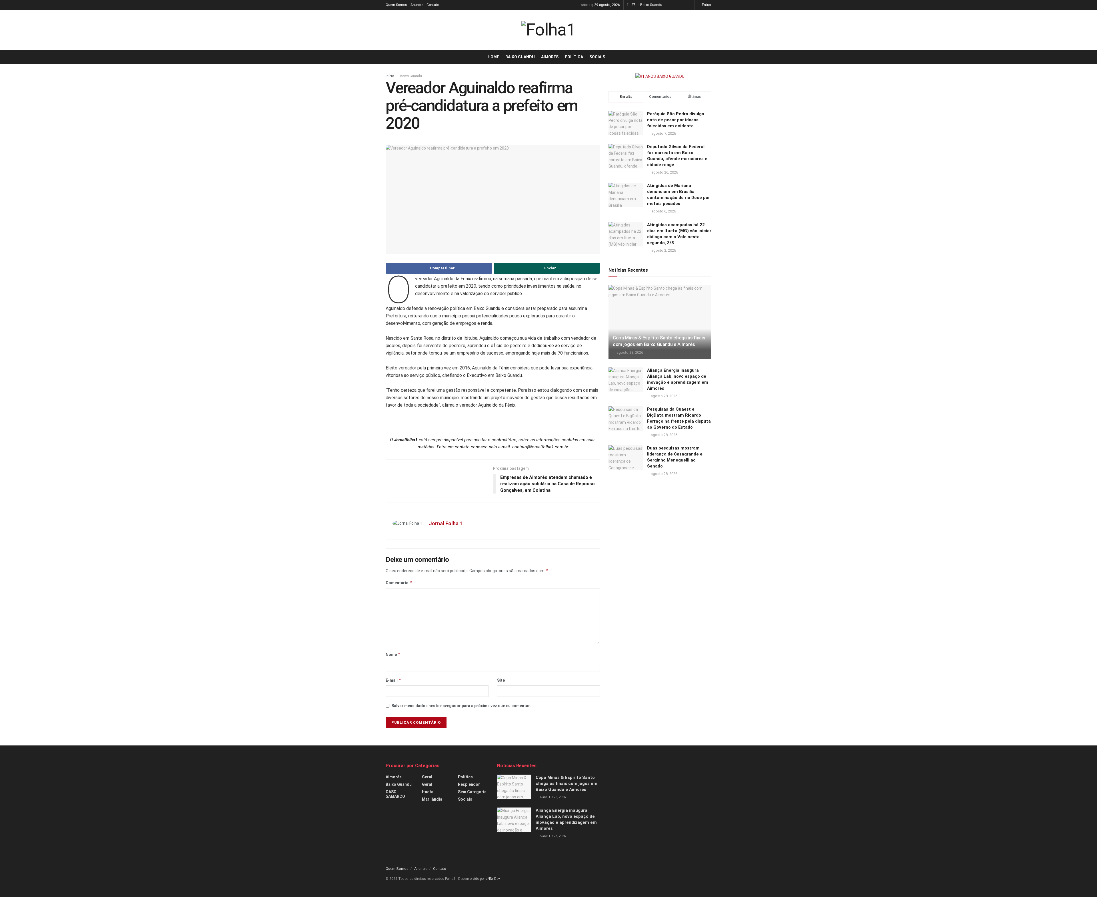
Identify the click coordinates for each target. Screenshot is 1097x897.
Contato (433, 5)
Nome (393, 654)
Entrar (706, 5)
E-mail (393, 680)
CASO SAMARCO (395, 794)
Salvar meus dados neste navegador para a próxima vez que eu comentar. (461, 705)
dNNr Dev (493, 879)
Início (390, 76)
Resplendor (469, 784)
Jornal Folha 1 (446, 523)
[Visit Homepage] (548, 29)
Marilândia (432, 799)
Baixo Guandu (520, 57)
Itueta (427, 791)
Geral (427, 777)
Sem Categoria (472, 791)
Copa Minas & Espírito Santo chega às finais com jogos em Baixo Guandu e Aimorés (566, 783)
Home (493, 57)
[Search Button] (709, 57)
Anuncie (417, 5)
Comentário (399, 582)
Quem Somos (396, 5)
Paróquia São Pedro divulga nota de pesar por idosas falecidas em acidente (675, 119)
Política (574, 57)
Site (501, 680)
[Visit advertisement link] (659, 76)
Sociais (597, 57)
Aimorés (549, 57)
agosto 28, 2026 (629, 352)
